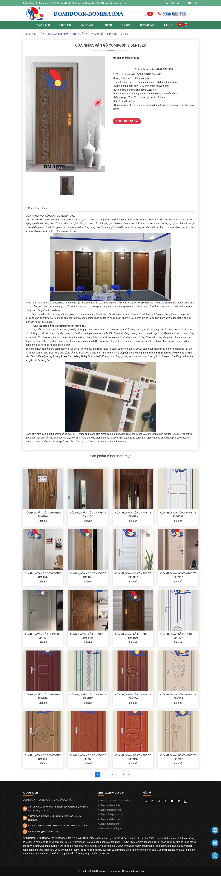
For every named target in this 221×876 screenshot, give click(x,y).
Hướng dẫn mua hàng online (115, 800)
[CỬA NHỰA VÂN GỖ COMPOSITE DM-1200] (88, 489)
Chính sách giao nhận (111, 814)
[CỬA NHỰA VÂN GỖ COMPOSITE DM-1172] (43, 731)
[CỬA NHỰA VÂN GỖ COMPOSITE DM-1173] (178, 670)
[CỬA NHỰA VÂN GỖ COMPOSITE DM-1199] (133, 489)
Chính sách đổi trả (109, 824)
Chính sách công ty (110, 805)
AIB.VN (140, 871)
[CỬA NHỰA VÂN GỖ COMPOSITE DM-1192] (178, 549)
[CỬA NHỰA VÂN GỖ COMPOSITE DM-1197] (133, 549)
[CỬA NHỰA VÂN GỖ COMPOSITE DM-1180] (133, 610)
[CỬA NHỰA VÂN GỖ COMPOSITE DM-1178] (43, 670)
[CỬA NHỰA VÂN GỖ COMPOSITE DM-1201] (43, 489)
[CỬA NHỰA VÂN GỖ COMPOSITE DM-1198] (43, 549)
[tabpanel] (67, 185)
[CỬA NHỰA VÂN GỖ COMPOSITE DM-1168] (133, 731)
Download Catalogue (111, 828)
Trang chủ (30, 34)
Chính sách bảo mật (110, 810)
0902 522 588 (164, 69)
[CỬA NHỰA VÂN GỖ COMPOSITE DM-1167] (178, 731)
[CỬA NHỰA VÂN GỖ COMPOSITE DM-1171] (88, 731)
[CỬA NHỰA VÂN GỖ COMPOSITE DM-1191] (43, 610)
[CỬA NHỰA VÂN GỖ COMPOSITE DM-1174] (133, 670)
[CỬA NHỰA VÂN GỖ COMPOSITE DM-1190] (88, 610)
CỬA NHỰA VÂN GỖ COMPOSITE (58, 34)
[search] (150, 14)
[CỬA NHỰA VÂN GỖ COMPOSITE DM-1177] (88, 670)
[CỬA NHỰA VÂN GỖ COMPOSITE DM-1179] (178, 610)
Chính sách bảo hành (111, 819)
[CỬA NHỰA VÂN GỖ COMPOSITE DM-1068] (178, 489)
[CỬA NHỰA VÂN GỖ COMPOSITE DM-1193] (88, 549)
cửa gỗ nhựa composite (53, 437)
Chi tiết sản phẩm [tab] (37, 208)
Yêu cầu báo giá (127, 121)
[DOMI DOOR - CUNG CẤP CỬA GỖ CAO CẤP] (35, 14)
